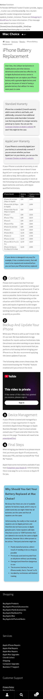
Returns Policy (9, 690)
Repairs (22, 42)
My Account (7, 695)
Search (21, 695)
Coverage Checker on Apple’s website (19, 127)
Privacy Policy (8, 687)
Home (7, 42)
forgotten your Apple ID (17, 467)
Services (14, 42)
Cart (33, 693)
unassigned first (9, 438)
